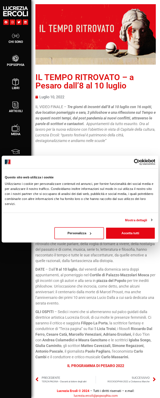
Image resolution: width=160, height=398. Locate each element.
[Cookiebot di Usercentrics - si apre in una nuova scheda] (137, 162)
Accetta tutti (130, 233)
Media (15, 134)
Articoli (15, 111)
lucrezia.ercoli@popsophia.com (96, 396)
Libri (15, 88)
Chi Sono (16, 42)
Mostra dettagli (136, 220)
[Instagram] (12, 22)
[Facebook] (6, 22)
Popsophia (15, 65)
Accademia (16, 157)
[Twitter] (19, 22)
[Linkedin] (25, 22)
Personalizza (77, 233)
